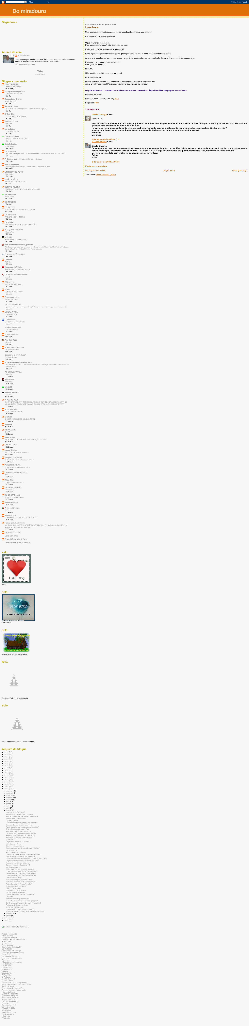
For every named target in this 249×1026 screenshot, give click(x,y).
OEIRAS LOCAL (11, 445)
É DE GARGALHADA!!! (14, 888)
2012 (6, 780)
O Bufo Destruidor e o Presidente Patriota (19, 460)
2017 (6, 768)
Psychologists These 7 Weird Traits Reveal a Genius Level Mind (27, 167)
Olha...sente (9, 174)
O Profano (6, 977)
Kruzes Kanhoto (11, 106)
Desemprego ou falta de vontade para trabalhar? (23, 848)
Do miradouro (29, 11)
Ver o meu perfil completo (25, 64)
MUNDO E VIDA (11, 312)
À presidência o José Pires (16, 539)
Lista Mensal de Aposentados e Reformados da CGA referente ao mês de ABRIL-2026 (35, 154)
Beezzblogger (7, 945)
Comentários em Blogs (14, 877)
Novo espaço (9, 490)
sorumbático (10, 129)
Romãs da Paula (8, 999)
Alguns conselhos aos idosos (16, 886)
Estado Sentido (11, 144)
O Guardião (9, 114)
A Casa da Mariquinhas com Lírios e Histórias (23, 159)
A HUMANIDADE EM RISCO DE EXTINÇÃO (20, 224)
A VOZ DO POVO (11, 400)
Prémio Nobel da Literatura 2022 (16, 239)
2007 (6, 918)
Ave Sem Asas (11, 340)
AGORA (8, 262)
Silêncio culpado (8, 1009)
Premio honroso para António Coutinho (19, 880)
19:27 (116, 99)
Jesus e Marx (10, 197)
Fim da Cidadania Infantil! (15, 523)
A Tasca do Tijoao (12, 508)
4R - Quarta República (14, 230)
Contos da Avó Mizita (13, 267)
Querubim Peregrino (10, 996)
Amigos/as (8, 374)
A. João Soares (99, 141)
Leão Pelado (7, 968)
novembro (10, 793)
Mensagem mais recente (95, 170)
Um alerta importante (13, 867)
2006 (6, 920)
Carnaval (8, 394)
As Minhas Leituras (13, 532)
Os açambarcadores (12, 349)
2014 (6, 775)
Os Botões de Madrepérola (16, 275)
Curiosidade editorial (12, 131)
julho (8, 801)
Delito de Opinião (12, 136)
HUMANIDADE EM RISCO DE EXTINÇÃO (20, 209)
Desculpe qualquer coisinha (13, 953)
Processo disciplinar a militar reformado (19, 814)
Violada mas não (8, 1014)
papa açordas (10, 151)
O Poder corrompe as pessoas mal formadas (21, 823)
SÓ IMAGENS (10, 202)
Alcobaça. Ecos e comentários (14, 939)
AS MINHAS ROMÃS (13, 488)
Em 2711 (8, 387)
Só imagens (6, 1011)
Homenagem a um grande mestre (17, 899)
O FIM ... (8, 510)
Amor (96, 103)
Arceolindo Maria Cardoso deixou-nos (19, 831)
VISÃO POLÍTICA (12, 179)
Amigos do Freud (12, 392)
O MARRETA (10, 320)
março (8, 810)
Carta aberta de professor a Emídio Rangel (21, 873)
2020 (6, 761)
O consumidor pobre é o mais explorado (20, 909)
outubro (9, 795)
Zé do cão (6, 1016)
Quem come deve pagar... (14, 411)
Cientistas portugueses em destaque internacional (23, 903)
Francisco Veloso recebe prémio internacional (22, 816)
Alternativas (10, 437)
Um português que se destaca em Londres (21, 833)
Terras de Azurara (9, 1012)
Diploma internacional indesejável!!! (18, 865)
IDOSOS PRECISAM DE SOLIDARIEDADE (20, 419)
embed (7, 277)
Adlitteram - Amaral (9, 938)
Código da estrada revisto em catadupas (20, 894)
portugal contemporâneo (15, 91)
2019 (6, 764)
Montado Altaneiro (9, 973)
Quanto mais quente (10, 994)
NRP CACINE (10, 430)
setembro (9, 797)
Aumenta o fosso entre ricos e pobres (19, 837)
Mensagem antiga (239, 170)
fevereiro (9, 913)
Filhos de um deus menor (12, 962)
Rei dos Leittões (11, 121)
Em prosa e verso (12, 297)
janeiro (8, 916)
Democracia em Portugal (11, 951)
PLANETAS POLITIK (13, 465)
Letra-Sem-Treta (11, 536)
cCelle (7, 290)
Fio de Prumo (10, 194)
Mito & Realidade (12, 164)
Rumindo (8, 424)
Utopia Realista (11, 450)
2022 (6, 757)
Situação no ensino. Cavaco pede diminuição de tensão (25, 911)
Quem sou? (10, 839)
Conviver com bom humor (15, 846)
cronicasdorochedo (13, 327)
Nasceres (8, 124)
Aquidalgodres (7, 943)
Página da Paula (8, 992)
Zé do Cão (9, 480)
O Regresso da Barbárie (13, 94)
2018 (6, 766)
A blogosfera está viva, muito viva (17, 863)
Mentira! (8, 417)
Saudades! (8, 381)
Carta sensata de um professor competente (21, 882)
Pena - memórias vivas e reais (14, 990)
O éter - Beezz (7, 981)
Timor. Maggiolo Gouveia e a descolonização (21, 871)
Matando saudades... (12, 299)
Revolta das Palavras (10, 997)
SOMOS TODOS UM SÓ (14, 292)
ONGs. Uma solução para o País (17, 829)
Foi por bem (10, 207)
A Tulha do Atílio (11, 409)
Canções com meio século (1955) (17, 139)
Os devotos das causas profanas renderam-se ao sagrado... (26, 109)
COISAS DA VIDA (11, 314)
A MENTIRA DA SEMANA (13, 284)
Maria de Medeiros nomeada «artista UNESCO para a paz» (26, 858)
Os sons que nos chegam (15, 907)
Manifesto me (10, 515)
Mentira (5, 971)
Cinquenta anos (11, 850)
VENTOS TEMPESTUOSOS (15, 322)
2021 (6, 759)
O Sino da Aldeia (8, 979)
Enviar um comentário (96, 166)
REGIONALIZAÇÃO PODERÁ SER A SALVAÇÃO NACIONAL (26, 439)
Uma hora (91, 27)
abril (8, 808)
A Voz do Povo (7, 936)
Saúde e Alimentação (10, 1001)
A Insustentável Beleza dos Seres (19, 362)
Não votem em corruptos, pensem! (19, 245)
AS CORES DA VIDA (13, 372)
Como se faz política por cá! (15, 812)
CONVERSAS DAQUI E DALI (16, 473)
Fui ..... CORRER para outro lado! (16, 452)
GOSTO (8, 342)
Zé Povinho (9, 282)
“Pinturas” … (9, 232)
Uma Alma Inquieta (11, 329)
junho (8, 804)
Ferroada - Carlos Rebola (12, 958)
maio (8, 806)
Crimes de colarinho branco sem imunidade (21, 875)
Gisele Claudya (99, 114)
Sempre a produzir (9, 1005)
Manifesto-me (7, 969)
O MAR (7, 432)
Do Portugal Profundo (10, 956)
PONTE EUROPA (12, 84)
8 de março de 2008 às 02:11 (105, 139)
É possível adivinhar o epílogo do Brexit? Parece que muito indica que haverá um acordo (36, 307)
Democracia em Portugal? (15, 355)
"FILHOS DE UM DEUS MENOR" (18, 542)
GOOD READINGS (12, 495)
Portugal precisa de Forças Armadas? (19, 884)
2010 (6, 784)
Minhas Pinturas (11, 502)
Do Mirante (9, 222)
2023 (6, 754)
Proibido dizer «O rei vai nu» (16, 818)
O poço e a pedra (12, 821)
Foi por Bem (6, 966)
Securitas (5, 1003)
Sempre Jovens (8, 1007)
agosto (8, 799)
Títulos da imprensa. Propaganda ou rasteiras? (22, 827)
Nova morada (9, 146)
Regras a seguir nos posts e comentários (20, 835)
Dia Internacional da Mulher (15, 892)
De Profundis (7, 949)
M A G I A (8, 237)
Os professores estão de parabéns (18, 842)
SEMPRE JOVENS (12, 187)
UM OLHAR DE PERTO (14, 172)
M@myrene (9, 379)
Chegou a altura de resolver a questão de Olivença (23, 854)
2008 (6, 789)
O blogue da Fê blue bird (14, 254)
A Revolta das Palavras (14, 347)
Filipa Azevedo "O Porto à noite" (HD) (18, 269)
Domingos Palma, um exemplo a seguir (19, 825)
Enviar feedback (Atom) (106, 174)
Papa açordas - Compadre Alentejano (16, 984)
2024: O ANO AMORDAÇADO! (16, 182)
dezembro (10, 791)
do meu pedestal (11, 334)
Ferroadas (6, 960)
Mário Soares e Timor (13, 844)
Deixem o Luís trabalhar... (14, 86)
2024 (6, 752)
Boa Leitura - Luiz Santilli (11, 947)
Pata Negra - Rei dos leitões (13, 988)
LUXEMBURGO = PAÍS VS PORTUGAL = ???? (21, 517)
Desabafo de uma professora (16, 890)
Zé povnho (6, 1018)
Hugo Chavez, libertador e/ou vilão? (17, 467)
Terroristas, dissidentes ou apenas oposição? (22, 901)
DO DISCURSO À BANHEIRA (15, 116)
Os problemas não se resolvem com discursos (22, 861)
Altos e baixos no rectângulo (16, 852)
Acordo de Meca (10, 101)
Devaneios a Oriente (13, 99)
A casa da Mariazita (9, 934)
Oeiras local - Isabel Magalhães (14, 983)
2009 (6, 786)
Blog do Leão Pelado (13, 458)
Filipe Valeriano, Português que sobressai (20, 856)
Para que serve (8, 986)
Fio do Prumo (7, 964)
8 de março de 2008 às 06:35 (106, 162)
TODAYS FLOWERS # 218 (14, 497)
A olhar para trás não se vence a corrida (20, 869)
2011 (6, 782)
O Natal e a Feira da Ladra (14, 482)
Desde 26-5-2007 (40, 74)
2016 (6, 770)
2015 (6, 773)
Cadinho (8, 260)
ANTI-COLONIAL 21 (13, 305)
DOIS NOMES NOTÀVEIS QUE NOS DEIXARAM (22, 189)
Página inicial (169, 170)
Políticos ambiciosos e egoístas (17, 905)
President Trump (11, 357)
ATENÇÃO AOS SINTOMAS (15, 217)
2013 (6, 475)
